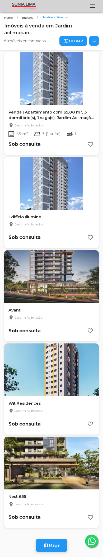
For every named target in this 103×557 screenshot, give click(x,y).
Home (8, 18)
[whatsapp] (91, 541)
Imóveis (27, 18)
